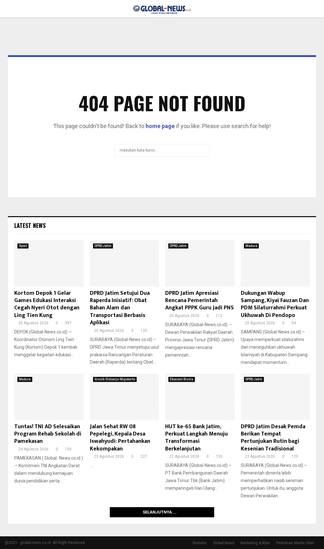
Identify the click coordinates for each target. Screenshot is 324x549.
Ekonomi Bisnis (181, 379)
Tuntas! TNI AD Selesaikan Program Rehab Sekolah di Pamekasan (47, 434)
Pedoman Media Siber (295, 543)
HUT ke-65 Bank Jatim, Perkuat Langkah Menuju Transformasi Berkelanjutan (196, 438)
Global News (223, 543)
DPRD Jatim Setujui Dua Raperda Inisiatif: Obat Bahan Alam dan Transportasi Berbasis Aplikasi (120, 308)
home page (160, 126)
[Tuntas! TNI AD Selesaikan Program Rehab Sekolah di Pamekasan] (49, 397)
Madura (251, 246)
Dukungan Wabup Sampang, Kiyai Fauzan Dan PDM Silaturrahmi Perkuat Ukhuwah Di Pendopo (275, 304)
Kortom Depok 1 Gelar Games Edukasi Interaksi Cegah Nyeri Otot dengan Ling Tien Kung (46, 304)
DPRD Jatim (103, 246)
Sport (23, 246)
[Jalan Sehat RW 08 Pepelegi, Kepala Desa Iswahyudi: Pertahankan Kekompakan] (124, 397)
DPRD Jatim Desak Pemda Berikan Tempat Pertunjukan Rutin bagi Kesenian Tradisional (273, 438)
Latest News (30, 225)
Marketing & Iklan (255, 543)
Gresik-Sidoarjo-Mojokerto (115, 379)
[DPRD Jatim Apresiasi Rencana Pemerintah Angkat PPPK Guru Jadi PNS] (199, 263)
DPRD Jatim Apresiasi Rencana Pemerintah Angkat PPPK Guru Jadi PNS (199, 300)
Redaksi (200, 543)
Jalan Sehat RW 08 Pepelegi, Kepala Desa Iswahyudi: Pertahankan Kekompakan (120, 438)
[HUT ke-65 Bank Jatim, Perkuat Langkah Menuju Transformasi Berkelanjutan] (199, 397)
